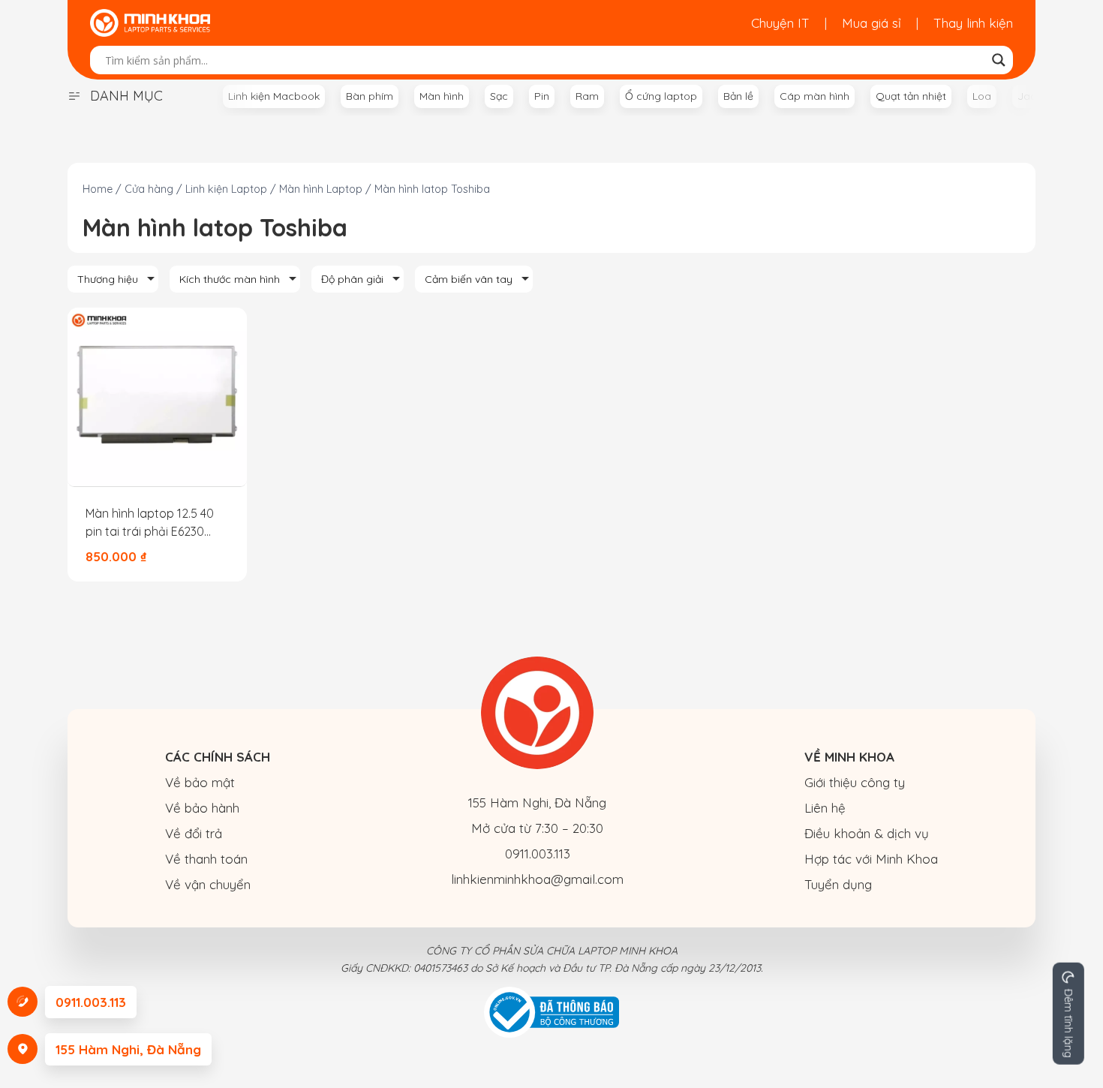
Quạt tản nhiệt (911, 96)
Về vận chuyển (208, 884)
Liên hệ (825, 808)
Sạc (499, 96)
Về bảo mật (200, 782)
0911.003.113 (537, 853)
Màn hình (441, 96)
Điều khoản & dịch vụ (866, 833)
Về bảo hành (202, 808)
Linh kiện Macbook (274, 96)
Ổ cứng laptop (661, 96)
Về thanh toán (206, 859)
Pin (541, 96)
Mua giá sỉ (871, 23)
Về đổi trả (193, 833)
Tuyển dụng (838, 884)
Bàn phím (369, 96)
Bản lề (738, 96)
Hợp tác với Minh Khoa (871, 859)
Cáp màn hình (814, 96)
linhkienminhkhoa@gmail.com (537, 879)
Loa (981, 96)
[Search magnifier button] (998, 60)
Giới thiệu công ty (854, 782)
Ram (587, 96)
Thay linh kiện (973, 23)
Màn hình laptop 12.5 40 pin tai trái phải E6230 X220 (150, 523)
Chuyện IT (780, 23)
